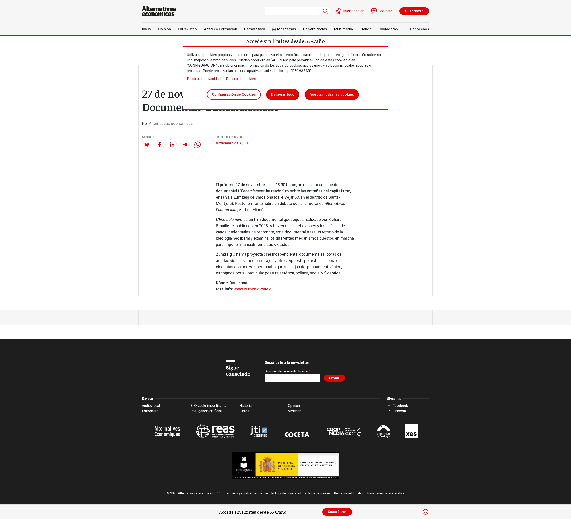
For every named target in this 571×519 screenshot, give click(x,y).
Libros (244, 411)
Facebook (400, 406)
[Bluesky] (146, 144)
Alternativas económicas (171, 123)
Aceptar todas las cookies (332, 94)
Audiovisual (151, 406)
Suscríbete (414, 11)
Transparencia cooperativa (385, 493)
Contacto (385, 11)
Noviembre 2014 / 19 (232, 142)
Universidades (315, 29)
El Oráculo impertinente (208, 406)
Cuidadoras (388, 29)
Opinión (164, 29)
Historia (245, 406)
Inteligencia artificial (206, 411)
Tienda (365, 29)
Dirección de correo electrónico (286, 371)
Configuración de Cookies (234, 94)
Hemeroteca (254, 29)
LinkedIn (399, 411)
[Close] (425, 511)
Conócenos (419, 29)
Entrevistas (187, 29)
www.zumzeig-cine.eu (254, 289)
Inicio (146, 29)
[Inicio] (161, 11)
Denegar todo (282, 94)
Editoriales (150, 411)
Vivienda (294, 411)
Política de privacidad (204, 79)
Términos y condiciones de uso (246, 493)
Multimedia (343, 29)
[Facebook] (159, 144)
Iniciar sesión (353, 11)
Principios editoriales (348, 493)
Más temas (286, 29)
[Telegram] (185, 144)
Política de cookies (241, 79)
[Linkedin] (172, 144)
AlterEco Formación (220, 29)
